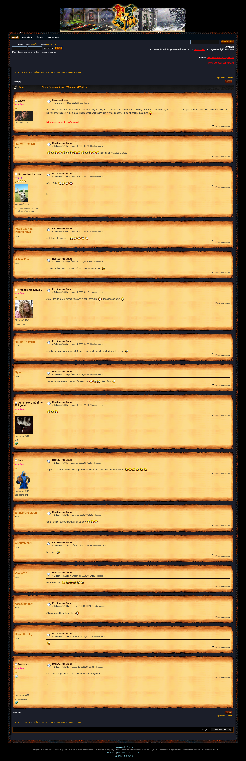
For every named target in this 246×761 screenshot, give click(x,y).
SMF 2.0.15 (111, 753)
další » (230, 77)
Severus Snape (60, 100)
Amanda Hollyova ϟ (30, 289)
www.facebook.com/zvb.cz (221, 63)
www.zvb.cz (199, 49)
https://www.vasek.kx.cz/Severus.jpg (63, 122)
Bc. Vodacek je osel (30, 173)
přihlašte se (36, 44)
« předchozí (222, 77)
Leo (20, 460)
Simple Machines (136, 753)
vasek (21, 100)
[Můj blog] (16, 444)
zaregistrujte (51, 44)
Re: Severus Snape (62, 143)
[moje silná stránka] (16, 703)
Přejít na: (206, 730)
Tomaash (23, 664)
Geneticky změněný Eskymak (29, 404)
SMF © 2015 (122, 753)
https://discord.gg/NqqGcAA (220, 57)
